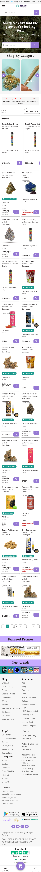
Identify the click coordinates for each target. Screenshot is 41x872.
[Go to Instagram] (22, 826)
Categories (6, 697)
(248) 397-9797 (8, 791)
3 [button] (16, 626)
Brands (5, 705)
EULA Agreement (9, 738)
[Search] (36, 12)
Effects (4, 701)
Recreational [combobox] (31, 111)
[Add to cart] (19, 163)
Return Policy (7, 749)
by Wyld (25, 175)
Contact (5, 764)
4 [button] (20, 626)
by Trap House (7, 175)
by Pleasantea (27, 489)
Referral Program (29, 726)
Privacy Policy (7, 746)
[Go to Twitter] (27, 826)
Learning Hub (27, 715)
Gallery (25, 701)
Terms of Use (7, 753)
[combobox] (7, 210)
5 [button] (24, 626)
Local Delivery (7, 687)
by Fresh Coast (27, 264)
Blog (24, 687)
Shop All (5, 683)
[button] (3, 6)
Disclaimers (6, 735)
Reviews (5, 775)
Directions (6, 768)
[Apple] (13, 826)
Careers (25, 690)
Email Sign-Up (8, 771)
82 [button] (34, 626)
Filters (5, 870)
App (23, 683)
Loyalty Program (28, 718)
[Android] (18, 826)
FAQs (24, 694)
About (4, 760)
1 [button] (7, 626)
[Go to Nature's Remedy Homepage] (21, 6)
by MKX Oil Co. (7, 489)
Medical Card (27, 722)
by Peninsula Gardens (10, 126)
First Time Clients (29, 697)
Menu (27, 109)
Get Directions (7, 804)
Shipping (5, 690)
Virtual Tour (6, 782)
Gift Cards (6, 712)
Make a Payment (8, 719)
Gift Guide (6, 716)
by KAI (4, 222)
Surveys (5, 742)
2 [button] (11, 626)
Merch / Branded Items (11, 708)
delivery (28, 760)
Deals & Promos (8, 694)
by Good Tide (7, 307)
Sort (35, 870)
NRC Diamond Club (30, 711)
